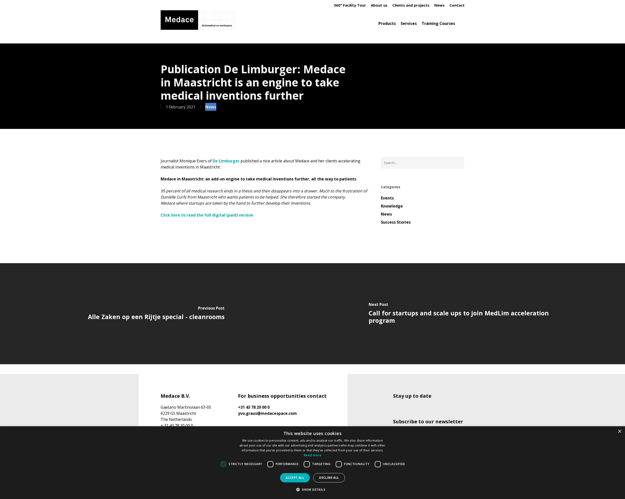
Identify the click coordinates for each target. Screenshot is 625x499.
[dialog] (312, 462)
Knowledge (392, 206)
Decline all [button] (329, 478)
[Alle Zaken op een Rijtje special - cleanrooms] (156, 313)
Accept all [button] (295, 478)
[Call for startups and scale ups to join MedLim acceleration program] (468, 313)
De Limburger (226, 161)
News (210, 107)
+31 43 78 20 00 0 (254, 407)
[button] (312, 489)
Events (387, 198)
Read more (312, 455)
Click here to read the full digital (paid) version (207, 215)
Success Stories (396, 222)
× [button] (619, 431)
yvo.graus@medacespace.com (267, 413)
